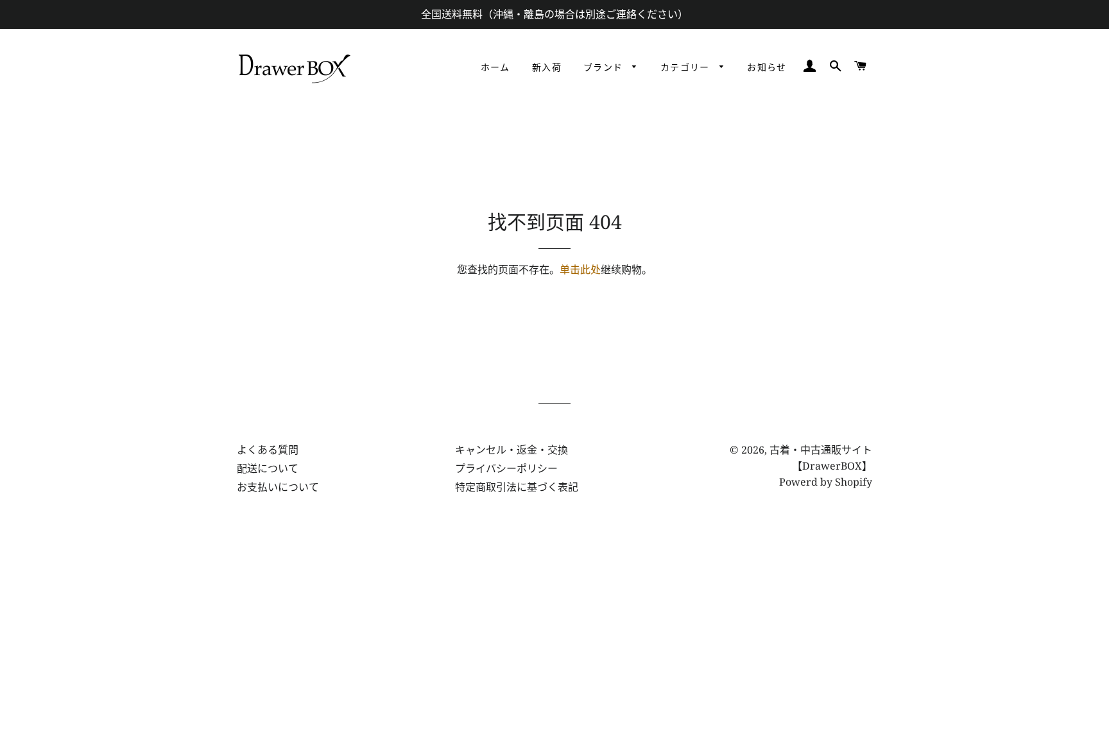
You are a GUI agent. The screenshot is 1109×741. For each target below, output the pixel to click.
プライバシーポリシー (506, 468)
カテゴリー (686, 68)
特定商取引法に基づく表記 (516, 487)
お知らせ (767, 68)
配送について (267, 468)
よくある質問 (267, 450)
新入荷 (547, 68)
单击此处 (580, 269)
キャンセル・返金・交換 (511, 450)
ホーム (495, 68)
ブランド (604, 68)
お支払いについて (278, 487)
